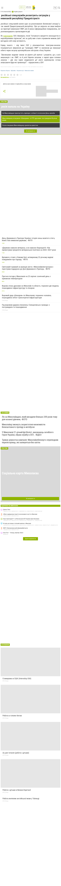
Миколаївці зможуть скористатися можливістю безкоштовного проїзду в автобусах (23, 425)
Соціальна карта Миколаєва (20, 473)
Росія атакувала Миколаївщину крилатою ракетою (20, 125)
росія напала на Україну (15, 106)
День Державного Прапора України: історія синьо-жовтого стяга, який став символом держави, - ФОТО (28, 239)
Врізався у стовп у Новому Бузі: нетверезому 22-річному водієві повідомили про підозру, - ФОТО (27, 258)
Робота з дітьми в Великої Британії (17, 790)
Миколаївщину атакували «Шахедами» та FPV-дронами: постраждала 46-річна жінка (29, 119)
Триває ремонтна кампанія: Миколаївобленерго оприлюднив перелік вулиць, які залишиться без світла (30, 441)
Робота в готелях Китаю (12, 716)
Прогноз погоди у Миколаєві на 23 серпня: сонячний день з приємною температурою (26, 277)
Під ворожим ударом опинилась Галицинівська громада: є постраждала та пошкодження (26, 306)
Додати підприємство (30, 538)
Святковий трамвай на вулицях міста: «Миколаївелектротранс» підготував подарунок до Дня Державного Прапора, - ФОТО (27, 268)
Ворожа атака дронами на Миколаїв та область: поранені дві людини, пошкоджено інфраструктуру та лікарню (30, 287)
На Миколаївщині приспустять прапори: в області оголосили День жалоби (28, 113)
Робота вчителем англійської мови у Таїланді (21, 798)
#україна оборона (5, 70)
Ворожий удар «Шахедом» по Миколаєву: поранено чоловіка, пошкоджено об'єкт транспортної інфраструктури (26, 296)
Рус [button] (55, 7)
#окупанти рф (20, 70)
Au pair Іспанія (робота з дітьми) (16, 753)
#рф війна (13, 70)
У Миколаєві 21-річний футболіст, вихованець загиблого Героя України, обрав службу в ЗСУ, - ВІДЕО (28, 433)
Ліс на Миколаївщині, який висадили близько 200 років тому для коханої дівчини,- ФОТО (29, 418)
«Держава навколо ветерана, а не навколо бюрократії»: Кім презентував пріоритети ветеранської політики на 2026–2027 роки (29, 249)
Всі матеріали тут (30, 131)
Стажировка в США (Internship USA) (17, 678)
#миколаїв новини (29, 70)
